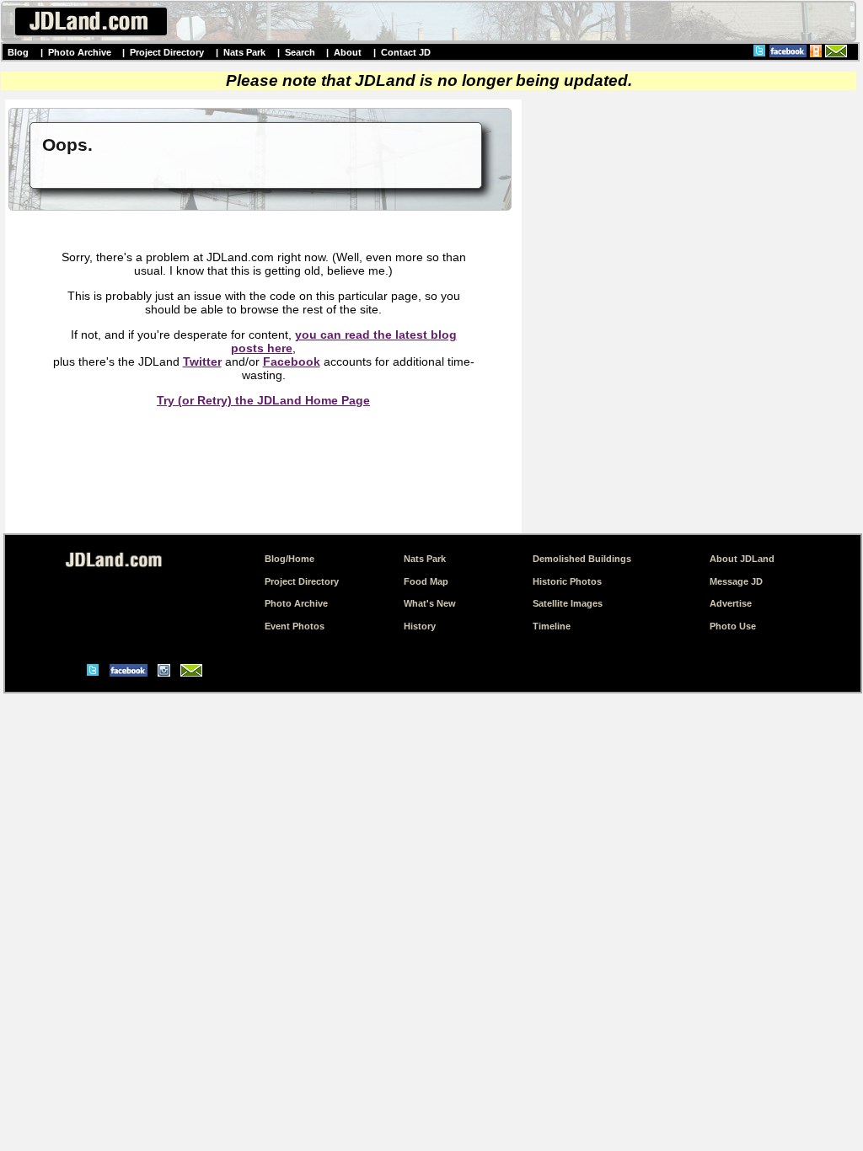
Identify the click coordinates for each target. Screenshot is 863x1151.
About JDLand (742, 559)
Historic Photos (567, 581)
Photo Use (733, 626)
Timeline (552, 626)
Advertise (731, 603)
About (348, 52)
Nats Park (244, 52)
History (420, 626)
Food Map (426, 581)
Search (300, 52)
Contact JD (406, 52)
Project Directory (167, 52)
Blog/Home (289, 559)
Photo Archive (79, 52)
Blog (18, 52)
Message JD (736, 581)
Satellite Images (568, 603)
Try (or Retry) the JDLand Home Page (263, 400)
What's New (430, 603)
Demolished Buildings (582, 559)
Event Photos (294, 626)
